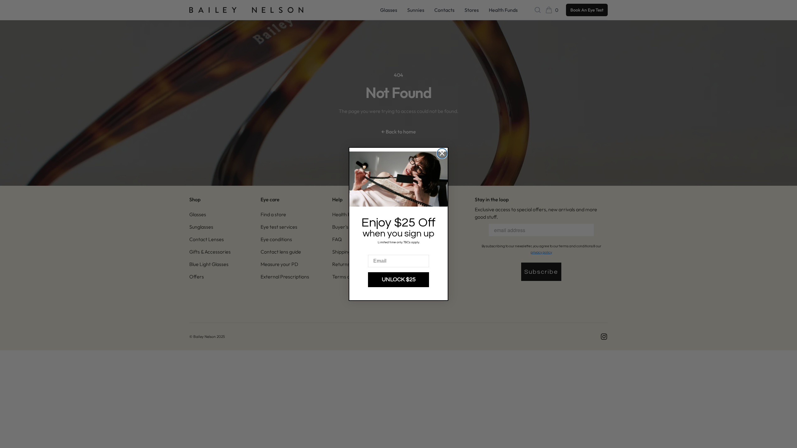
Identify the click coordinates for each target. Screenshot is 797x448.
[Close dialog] (442, 153)
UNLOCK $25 (399, 279)
